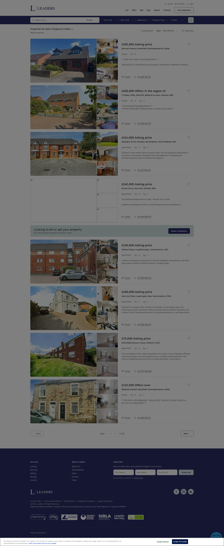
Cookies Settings (163, 542)
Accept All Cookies (180, 542)
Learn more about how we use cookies (42, 543)
